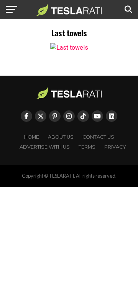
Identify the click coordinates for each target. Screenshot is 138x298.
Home (31, 137)
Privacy (115, 147)
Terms (87, 147)
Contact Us (98, 137)
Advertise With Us (45, 147)
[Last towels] (69, 47)
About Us (61, 137)
